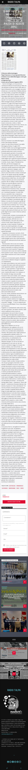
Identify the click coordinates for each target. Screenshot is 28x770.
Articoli (4, 564)
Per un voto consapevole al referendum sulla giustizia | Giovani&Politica (14, 596)
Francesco (12, 33)
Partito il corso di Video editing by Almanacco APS (14, 620)
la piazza (4, 488)
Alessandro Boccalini (7, 581)
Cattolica (12, 485)
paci (18, 488)
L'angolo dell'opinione (11, 9)
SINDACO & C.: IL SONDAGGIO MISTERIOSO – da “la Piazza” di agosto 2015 (14, 668)
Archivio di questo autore (14, 502)
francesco (20, 485)
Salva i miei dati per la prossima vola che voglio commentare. (16, 545)
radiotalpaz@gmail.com (7, 734)
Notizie (21, 9)
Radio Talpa (14, 2)
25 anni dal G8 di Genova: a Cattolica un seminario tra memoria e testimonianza (14, 572)
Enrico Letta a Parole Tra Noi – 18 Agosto (14, 648)
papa (22, 488)
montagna (12, 488)
